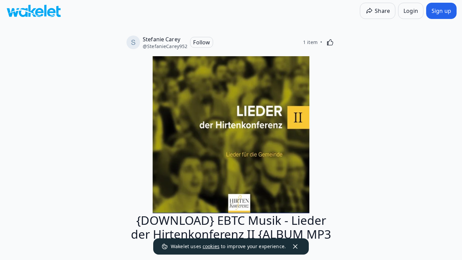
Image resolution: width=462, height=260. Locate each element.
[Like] (330, 42)
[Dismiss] (295, 246)
